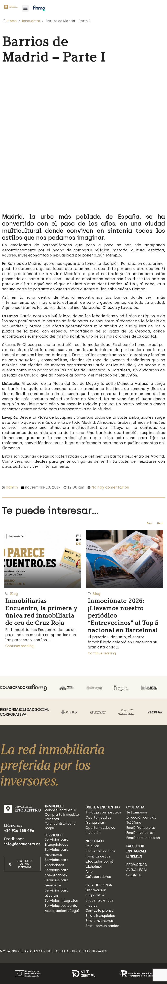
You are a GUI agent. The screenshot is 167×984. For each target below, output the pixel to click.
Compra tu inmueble (62, 815)
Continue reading (19, 646)
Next (160, 523)
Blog (14, 594)
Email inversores (99, 921)
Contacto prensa (100, 910)
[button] (25, 8)
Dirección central (141, 817)
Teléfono (133, 822)
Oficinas (93, 846)
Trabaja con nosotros (103, 812)
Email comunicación (102, 926)
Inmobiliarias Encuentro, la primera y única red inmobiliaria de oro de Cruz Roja (41, 611)
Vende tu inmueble (60, 810)
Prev (149, 523)
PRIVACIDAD (136, 865)
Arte (89, 872)
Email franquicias (100, 916)
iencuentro (31, 21)
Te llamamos (137, 812)
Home (12, 21)
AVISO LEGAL (137, 870)
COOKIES (133, 875)
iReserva (52, 819)
